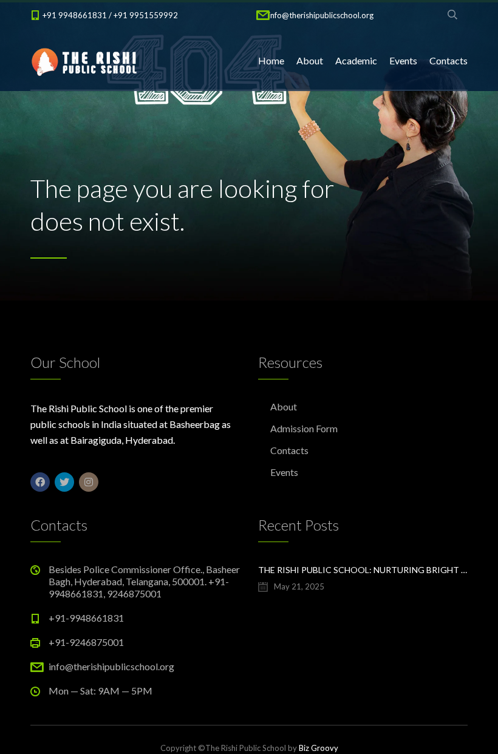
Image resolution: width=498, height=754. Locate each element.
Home (271, 60)
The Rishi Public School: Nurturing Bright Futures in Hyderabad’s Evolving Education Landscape (363, 570)
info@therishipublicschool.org (321, 15)
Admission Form (304, 428)
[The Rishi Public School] (85, 60)
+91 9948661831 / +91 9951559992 (110, 15)
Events (403, 60)
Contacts (448, 60)
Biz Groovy (318, 748)
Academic (356, 60)
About (309, 60)
